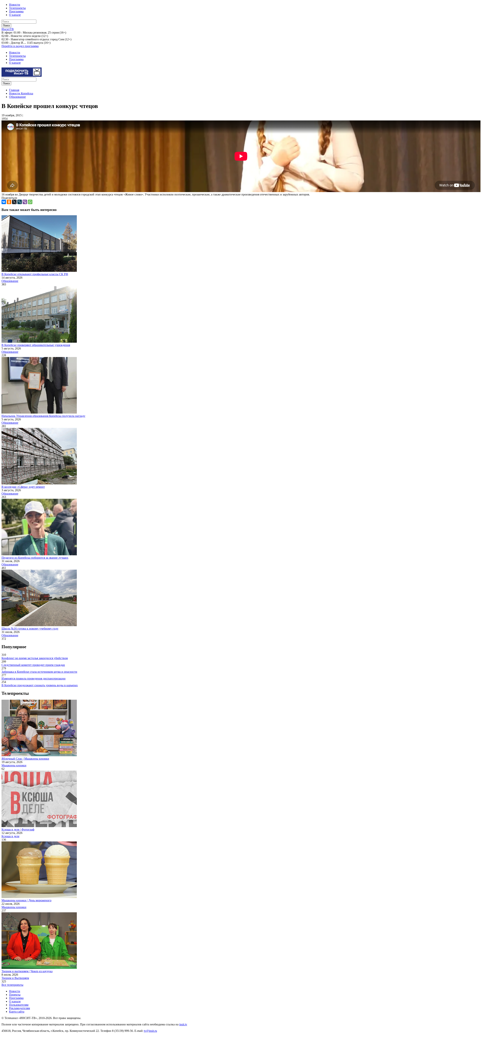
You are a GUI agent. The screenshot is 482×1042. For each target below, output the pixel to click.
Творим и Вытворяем (15, 978)
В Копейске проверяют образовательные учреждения (36, 345)
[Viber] (25, 202)
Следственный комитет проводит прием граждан (33, 665)
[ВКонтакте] (4, 202)
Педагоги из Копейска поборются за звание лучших (35, 557)
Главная (14, 90)
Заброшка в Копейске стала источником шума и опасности (39, 671)
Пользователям (18, 1004)
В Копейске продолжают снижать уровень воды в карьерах (40, 685)
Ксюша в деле (10, 836)
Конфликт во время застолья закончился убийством (35, 658)
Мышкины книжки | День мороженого (26, 900)
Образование (17, 96)
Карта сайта (16, 1011)
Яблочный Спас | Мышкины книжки (25, 758)
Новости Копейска (21, 93)
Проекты (15, 994)
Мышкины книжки (14, 765)
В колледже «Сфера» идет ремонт (23, 486)
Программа (16, 11)
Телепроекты (17, 8)
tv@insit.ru (150, 1030)
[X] (14, 202)
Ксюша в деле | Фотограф (18, 829)
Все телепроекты (12, 984)
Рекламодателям (19, 1008)
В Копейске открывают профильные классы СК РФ (35, 274)
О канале (15, 14)
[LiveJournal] (19, 202)
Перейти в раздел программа (20, 46)
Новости (14, 4)
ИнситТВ (8, 29)
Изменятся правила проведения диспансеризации (34, 678)
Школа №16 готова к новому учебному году (30, 628)
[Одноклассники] (9, 202)
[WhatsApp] (30, 202)
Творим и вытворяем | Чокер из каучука (27, 971)
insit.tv (183, 1024)
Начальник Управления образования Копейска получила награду (43, 416)
